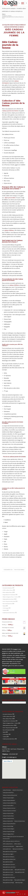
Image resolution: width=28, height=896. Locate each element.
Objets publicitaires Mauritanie (9, 877)
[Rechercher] (18, 3)
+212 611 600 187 (13, 754)
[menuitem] (18, 3)
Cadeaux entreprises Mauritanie (9, 823)
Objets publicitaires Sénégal (8, 882)
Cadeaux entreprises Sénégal (8, 831)
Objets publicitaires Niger (8, 880)
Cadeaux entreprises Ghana (8, 815)
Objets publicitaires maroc (8, 874)
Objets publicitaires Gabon (8, 869)
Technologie (5, 608)
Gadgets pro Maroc (19, 846)
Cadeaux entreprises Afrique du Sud (10, 795)
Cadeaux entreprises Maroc (19, 821)
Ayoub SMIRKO (20, 569)
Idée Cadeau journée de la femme (14, 32)
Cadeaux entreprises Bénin (8, 805)
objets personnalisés (10, 197)
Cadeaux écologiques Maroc (8, 834)
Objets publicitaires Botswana (8, 856)
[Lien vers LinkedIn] (18, 894)
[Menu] (22, 3)
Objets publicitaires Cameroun (9, 864)
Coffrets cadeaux (17, 843)
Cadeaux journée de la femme (10, 111)
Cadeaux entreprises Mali (8, 821)
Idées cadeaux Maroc (7, 592)
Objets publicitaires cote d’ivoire (9, 867)
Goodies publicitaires (7, 848)
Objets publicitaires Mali (19, 872)
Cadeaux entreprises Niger (8, 826)
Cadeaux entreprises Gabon (8, 813)
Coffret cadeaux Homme (8, 843)
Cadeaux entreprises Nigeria (8, 828)
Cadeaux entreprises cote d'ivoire (9, 810)
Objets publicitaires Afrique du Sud (9, 851)
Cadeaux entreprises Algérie (8, 797)
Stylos (4, 605)
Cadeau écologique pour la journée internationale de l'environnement (13, 837)
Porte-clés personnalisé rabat (9, 601)
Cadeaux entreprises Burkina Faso (9, 803)
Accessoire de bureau (7, 587)
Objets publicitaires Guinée (8, 872)
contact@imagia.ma (11, 757)
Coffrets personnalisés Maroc (8, 846)
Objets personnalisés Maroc (17, 848)
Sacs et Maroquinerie (7, 603)
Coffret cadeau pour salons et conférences (11, 841)
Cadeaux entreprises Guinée (8, 818)
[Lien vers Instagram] (20, 894)
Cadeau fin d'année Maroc (17, 790)
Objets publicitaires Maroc (8, 599)
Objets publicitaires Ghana (20, 869)
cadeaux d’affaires (9, 230)
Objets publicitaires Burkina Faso (9, 859)
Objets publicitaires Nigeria (19, 880)
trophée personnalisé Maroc (9, 612)
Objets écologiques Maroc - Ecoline (10, 596)
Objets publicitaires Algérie (8, 854)
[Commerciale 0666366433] (3, 892)
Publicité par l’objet (19, 882)
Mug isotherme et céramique (9, 594)
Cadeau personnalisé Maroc (8, 792)
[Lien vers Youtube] (25, 894)
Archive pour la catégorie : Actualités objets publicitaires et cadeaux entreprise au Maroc (14, 11)
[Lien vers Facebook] (22, 894)
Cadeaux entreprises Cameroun (9, 808)
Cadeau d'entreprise (7, 790)
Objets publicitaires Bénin (8, 861)
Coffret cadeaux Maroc (8, 590)
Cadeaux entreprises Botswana (9, 800)
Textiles (4, 610)
